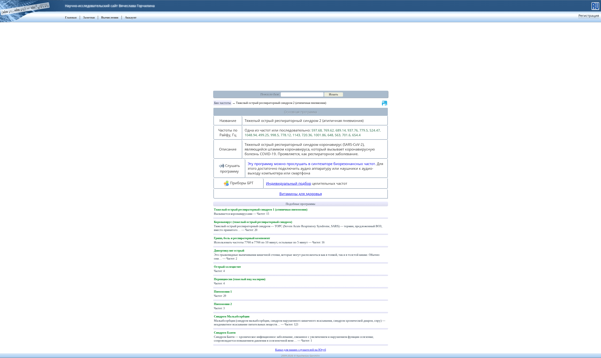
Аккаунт (130, 17)
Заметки (89, 17)
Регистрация (588, 15)
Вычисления (109, 17)
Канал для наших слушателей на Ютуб (300, 349)
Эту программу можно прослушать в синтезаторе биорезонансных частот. (312, 163)
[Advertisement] (300, 55)
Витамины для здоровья (300, 193)
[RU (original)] (595, 6)
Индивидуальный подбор (288, 183)
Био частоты (222, 103)
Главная (71, 17)
